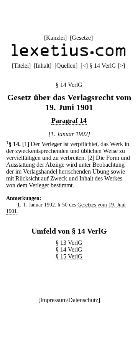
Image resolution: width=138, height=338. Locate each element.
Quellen (66, 65)
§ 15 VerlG (69, 256)
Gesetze (81, 37)
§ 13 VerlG (69, 242)
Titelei (21, 65)
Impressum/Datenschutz (69, 300)
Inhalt (42, 65)
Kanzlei (55, 37)
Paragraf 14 (69, 120)
